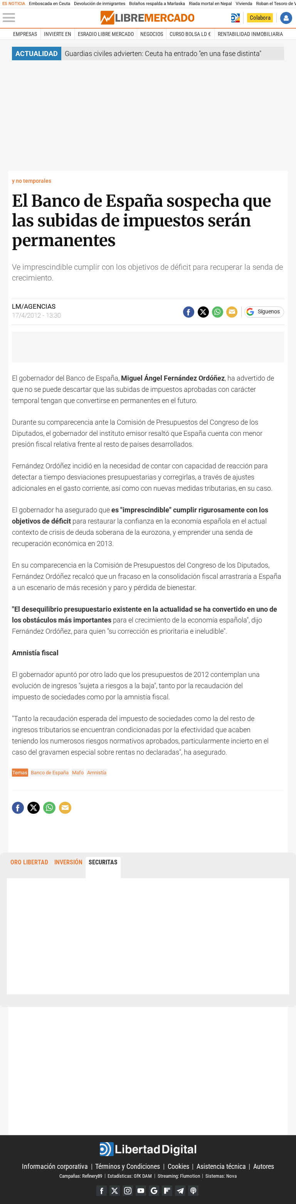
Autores (263, 1166)
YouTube (141, 1190)
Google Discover (154, 1190)
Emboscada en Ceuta (49, 3)
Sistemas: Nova (221, 1175)
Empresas (25, 34)
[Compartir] (188, 312)
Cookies (178, 1166)
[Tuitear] (203, 312)
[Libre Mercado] (147, 18)
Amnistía (96, 772)
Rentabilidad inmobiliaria (250, 34)
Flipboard (167, 1190)
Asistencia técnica (221, 1166)
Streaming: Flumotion (179, 1175)
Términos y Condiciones (127, 1166)
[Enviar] (217, 312)
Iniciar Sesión (286, 18)
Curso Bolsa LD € (190, 34)
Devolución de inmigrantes (99, 3)
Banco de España (50, 772)
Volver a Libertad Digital (235, 18)
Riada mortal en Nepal (210, 3)
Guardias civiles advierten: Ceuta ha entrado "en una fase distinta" (163, 53)
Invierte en (57, 34)
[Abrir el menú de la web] (51, 17)
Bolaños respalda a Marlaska (157, 3)
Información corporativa (55, 1166)
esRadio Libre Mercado (106, 34)
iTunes (193, 1190)
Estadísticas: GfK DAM (130, 1175)
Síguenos (269, 312)
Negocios (151, 34)
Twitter (114, 1190)
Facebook (101, 1190)
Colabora (260, 17)
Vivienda (244, 3)
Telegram (180, 1190)
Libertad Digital (147, 1149)
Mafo (78, 772)
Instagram (128, 1190)
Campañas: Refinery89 (80, 1175)
